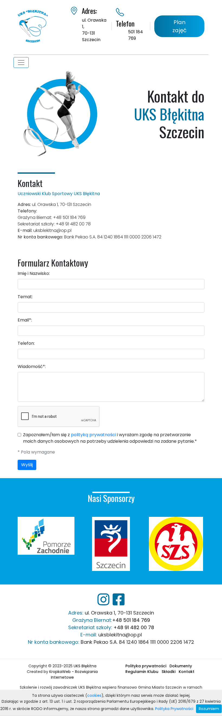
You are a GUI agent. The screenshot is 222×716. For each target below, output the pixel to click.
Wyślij (27, 465)
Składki (168, 671)
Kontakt (186, 671)
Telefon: (26, 343)
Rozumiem (209, 708)
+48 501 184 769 (131, 620)
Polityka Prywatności (174, 708)
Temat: (25, 297)
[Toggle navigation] (21, 62)
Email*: (25, 320)
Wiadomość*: (32, 366)
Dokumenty (180, 666)
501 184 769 (135, 35)
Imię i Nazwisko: (34, 273)
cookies (94, 695)
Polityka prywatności (145, 666)
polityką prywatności (93, 435)
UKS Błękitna (85, 666)
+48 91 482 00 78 (133, 627)
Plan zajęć (179, 26)
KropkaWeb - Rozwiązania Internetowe (73, 674)
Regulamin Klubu (141, 671)
